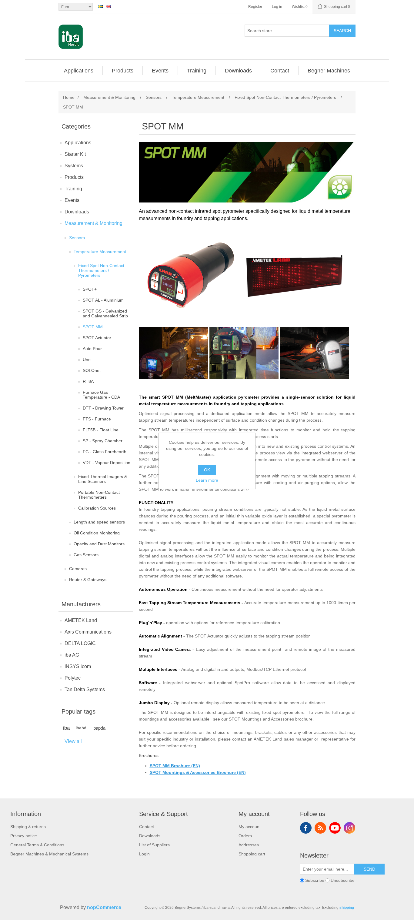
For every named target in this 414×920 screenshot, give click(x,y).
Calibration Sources (97, 508)
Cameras (78, 568)
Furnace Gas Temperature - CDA (101, 395)
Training (73, 188)
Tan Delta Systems (85, 689)
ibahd (81, 728)
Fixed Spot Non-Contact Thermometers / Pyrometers (101, 270)
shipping (346, 907)
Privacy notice (23, 835)
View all (73, 741)
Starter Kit (75, 154)
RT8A (88, 381)
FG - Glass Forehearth (104, 451)
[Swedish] (100, 6)
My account (250, 826)
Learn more (207, 480)
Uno (87, 359)
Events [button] (160, 71)
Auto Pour (92, 348)
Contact (146, 826)
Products (74, 177)
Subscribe (314, 880)
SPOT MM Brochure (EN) (175, 765)
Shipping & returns (28, 826)
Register (255, 7)
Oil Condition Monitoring (97, 532)
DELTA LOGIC (80, 643)
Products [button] (122, 71)
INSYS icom (78, 666)
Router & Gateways (87, 579)
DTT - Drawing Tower (103, 408)
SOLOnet (92, 370)
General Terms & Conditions (37, 844)
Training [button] (196, 71)
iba (66, 728)
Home (69, 97)
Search (342, 30)
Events (72, 200)
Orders (245, 835)
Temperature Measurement (100, 251)
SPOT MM (93, 326)
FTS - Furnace (97, 419)
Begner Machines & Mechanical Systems (49, 853)
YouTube (335, 828)
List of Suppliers (154, 844)
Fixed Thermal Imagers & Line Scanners (102, 479)
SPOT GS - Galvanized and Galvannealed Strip (105, 313)
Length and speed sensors (99, 522)
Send (369, 869)
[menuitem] (79, 70)
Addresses (249, 844)
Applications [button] (78, 71)
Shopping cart (252, 853)
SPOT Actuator (97, 337)
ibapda (98, 728)
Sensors (77, 237)
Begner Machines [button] (329, 71)
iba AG (72, 654)
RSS (320, 828)
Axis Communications (88, 631)
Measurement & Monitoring (93, 223)
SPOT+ (90, 289)
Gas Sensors (86, 554)
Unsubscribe (343, 880)
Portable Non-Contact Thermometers (99, 495)
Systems (74, 165)
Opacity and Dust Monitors (99, 543)
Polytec (73, 678)
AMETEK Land (81, 620)
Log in (277, 7)
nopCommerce (104, 907)
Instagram (349, 828)
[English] (108, 6)
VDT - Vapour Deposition (106, 462)
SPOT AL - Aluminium (103, 300)
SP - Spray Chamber (102, 440)
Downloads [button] (238, 71)
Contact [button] (279, 71)
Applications (78, 142)
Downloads (77, 211)
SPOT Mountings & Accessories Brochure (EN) (198, 772)
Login (144, 853)
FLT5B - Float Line (101, 429)
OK (207, 469)
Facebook (306, 828)
